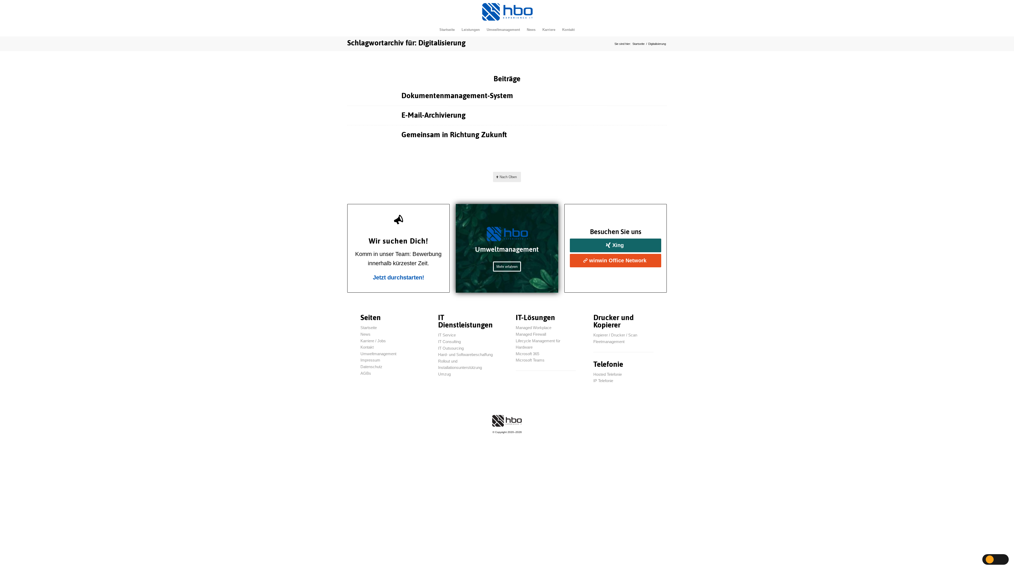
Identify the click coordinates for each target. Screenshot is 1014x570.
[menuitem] (447, 29)
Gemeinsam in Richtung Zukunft (454, 134)
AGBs (365, 373)
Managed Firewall (531, 334)
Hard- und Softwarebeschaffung (465, 354)
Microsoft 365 (527, 354)
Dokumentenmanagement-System (457, 95)
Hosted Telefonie (607, 374)
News (365, 334)
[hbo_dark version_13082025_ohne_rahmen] (507, 421)
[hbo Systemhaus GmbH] (507, 11)
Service (447, 335)
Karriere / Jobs (373, 341)
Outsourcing (451, 348)
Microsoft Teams (530, 360)
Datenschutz (371, 366)
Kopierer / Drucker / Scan (615, 335)
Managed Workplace (533, 327)
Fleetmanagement (609, 341)
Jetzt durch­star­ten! (398, 277)
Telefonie (603, 380)
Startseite (368, 327)
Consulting (449, 341)
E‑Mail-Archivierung (433, 115)
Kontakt (367, 347)
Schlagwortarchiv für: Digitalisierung (406, 43)
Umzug (445, 374)
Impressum (370, 360)
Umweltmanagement (378, 354)
